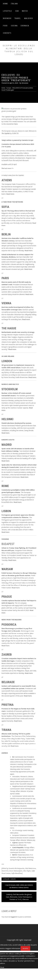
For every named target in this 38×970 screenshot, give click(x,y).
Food (5, 26)
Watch (25, 11)
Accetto (25, 948)
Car (17, 11)
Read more (10, 194)
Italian (14, 4)
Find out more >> (7, 168)
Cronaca (25, 26)
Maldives (28, 18)
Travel (17, 18)
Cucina (14, 26)
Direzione (25, 83)
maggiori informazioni (12, 948)
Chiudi (2, 967)
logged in (14, 917)
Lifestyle (7, 11)
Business (7, 18)
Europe (13, 879)
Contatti (7, 33)
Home (5, 4)
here (16, 124)
